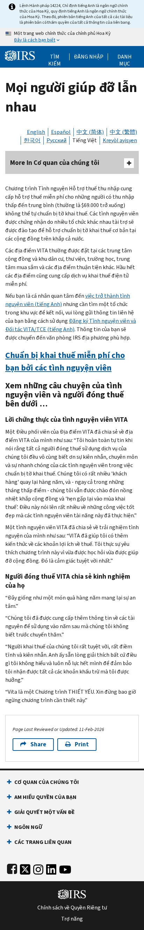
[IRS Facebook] (12, 868)
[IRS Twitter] (25, 868)
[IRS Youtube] (65, 868)
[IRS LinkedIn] (51, 868)
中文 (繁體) (123, 132)
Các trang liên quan (43, 842)
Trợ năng (72, 918)
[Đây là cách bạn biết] (72, 37)
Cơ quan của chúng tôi (46, 782)
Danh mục (124, 56)
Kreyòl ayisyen (120, 140)
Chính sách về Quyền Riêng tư (72, 907)
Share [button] (38, 744)
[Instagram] (38, 868)
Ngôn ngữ (28, 827)
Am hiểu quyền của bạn (45, 797)
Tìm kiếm (54, 56)
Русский (56, 140)
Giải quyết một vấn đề (44, 812)
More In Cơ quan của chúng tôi (54, 162)
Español (61, 132)
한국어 (32, 140)
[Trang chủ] (20, 55)
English (36, 132)
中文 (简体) (90, 132)
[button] (88, 56)
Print (82, 744)
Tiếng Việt (84, 140)
